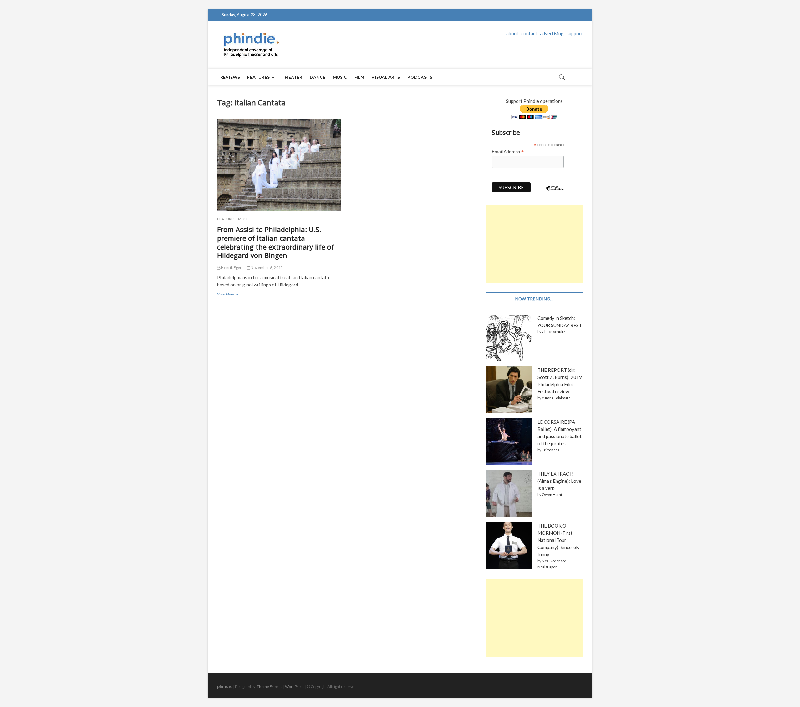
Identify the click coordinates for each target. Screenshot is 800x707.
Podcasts (420, 77)
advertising (552, 33)
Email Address (508, 152)
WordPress (294, 686)
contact (529, 33)
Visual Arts (386, 77)
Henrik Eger (231, 267)
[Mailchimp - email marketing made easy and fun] (555, 192)
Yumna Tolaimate (556, 398)
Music (340, 77)
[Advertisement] (534, 244)
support (575, 33)
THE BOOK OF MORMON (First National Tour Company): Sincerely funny (559, 540)
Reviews (230, 77)
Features (258, 77)
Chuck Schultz (553, 331)
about (512, 33)
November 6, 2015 (266, 267)
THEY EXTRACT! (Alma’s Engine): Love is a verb (559, 481)
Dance (318, 77)
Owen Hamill (553, 494)
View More (227, 295)
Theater (292, 77)
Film (359, 77)
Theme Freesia (269, 686)
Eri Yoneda (551, 449)
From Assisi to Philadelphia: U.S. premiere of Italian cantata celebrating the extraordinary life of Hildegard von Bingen (275, 242)
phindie (224, 686)
